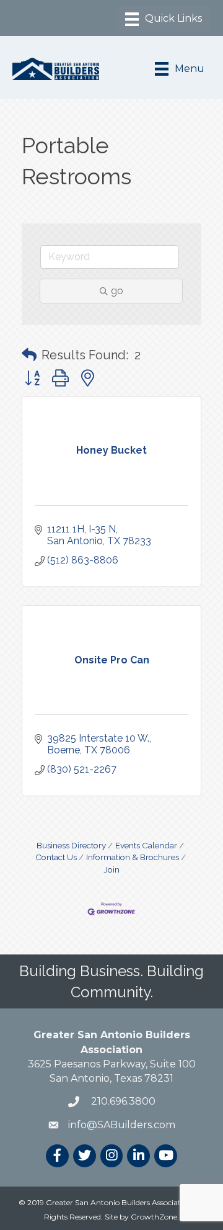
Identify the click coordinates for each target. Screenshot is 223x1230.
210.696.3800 (122, 1101)
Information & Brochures (132, 857)
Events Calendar (146, 845)
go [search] (117, 291)
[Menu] (163, 19)
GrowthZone (154, 1216)
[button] (29, 355)
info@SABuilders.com (121, 1125)
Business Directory (71, 845)
